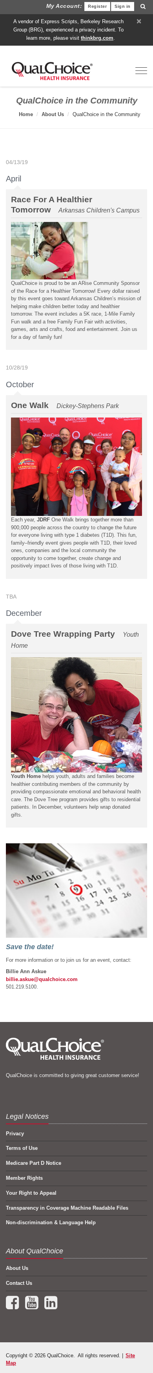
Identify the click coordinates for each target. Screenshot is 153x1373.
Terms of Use (22, 1148)
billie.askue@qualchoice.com (42, 979)
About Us (53, 114)
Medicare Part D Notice (33, 1163)
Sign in (123, 6)
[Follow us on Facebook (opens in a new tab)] (13, 1306)
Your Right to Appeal (31, 1193)
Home (26, 114)
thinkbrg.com (97, 38)
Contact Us (19, 1283)
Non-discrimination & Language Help (51, 1222)
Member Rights (24, 1178)
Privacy (15, 1133)
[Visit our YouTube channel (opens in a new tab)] (32, 1306)
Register (97, 6)
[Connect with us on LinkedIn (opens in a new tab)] (50, 1306)
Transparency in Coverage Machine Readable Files (67, 1208)
